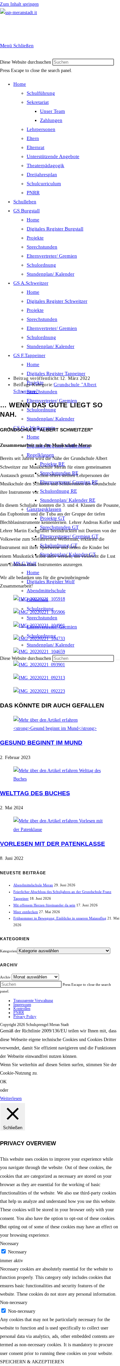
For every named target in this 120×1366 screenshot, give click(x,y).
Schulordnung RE (58, 491)
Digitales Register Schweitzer (57, 301)
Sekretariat (38, 102)
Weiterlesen (11, 1098)
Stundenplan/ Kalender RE (67, 500)
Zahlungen (51, 120)
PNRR (33, 192)
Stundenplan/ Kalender (50, 274)
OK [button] (3, 1081)
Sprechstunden (42, 247)
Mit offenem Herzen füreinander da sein (44, 905)
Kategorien (8, 951)
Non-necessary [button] (13, 1302)
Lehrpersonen (41, 129)
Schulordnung (41, 265)
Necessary (17, 1251)
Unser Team (52, 111)
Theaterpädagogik (45, 165)
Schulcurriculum (44, 183)
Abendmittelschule (46, 590)
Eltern (33, 138)
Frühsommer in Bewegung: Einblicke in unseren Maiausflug (59, 918)
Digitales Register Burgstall (55, 228)
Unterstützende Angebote (53, 156)
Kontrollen (21, 1008)
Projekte (35, 238)
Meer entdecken (25, 912)
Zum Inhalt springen (19, 4)
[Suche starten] (117, 660)
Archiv (5, 977)
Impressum (22, 1004)
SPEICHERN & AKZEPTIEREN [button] (32, 1361)
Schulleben (24, 201)
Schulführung (41, 93)
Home (19, 84)
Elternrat (35, 147)
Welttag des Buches (35, 793)
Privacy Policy (24, 1016)
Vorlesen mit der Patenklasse (52, 843)
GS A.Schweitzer (30, 283)
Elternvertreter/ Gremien (52, 256)
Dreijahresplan (42, 174)
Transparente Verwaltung (33, 1000)
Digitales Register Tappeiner (56, 373)
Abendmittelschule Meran (33, 885)
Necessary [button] (9, 1243)
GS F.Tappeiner (29, 355)
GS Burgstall (26, 210)
